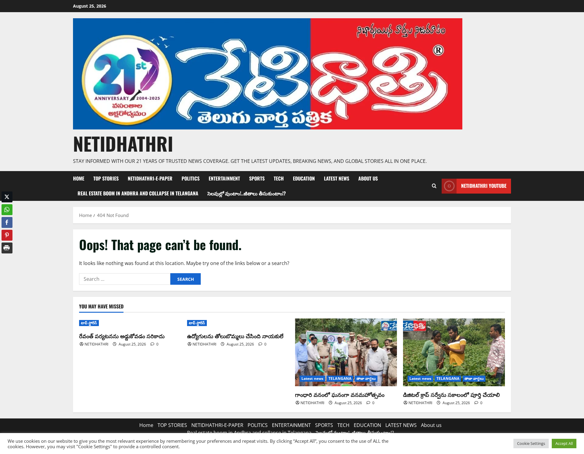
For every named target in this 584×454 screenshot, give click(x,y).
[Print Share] (7, 247)
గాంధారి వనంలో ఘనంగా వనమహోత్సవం (339, 394)
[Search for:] (124, 279)
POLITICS (191, 178)
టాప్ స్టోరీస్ (89, 322)
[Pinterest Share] (7, 235)
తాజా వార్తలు (366, 378)
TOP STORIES (106, 178)
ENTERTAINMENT (224, 178)
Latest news (312, 378)
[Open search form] (434, 186)
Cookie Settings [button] (531, 443)
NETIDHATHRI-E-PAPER (150, 178)
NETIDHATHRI (123, 143)
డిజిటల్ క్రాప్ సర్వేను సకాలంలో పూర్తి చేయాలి (451, 394)
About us (368, 178)
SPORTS (257, 178)
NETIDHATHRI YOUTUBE (483, 185)
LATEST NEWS (336, 178)
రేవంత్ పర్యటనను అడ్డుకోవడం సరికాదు (122, 336)
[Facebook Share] (7, 222)
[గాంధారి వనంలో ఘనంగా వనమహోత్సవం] (346, 352)
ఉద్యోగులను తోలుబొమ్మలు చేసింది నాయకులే (235, 336)
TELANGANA (339, 378)
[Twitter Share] (7, 196)
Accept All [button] (564, 443)
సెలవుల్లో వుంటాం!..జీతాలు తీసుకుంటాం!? (246, 193)
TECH (279, 178)
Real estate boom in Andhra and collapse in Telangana (138, 193)
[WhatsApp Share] (7, 209)
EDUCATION (304, 178)
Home (78, 178)
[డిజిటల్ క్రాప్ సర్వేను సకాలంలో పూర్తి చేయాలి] (454, 352)
